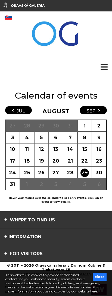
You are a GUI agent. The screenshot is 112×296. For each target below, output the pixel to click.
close (100, 277)
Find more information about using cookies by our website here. (52, 289)
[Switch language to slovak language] (8, 17)
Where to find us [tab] (31, 219)
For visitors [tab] (25, 253)
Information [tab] (24, 236)
